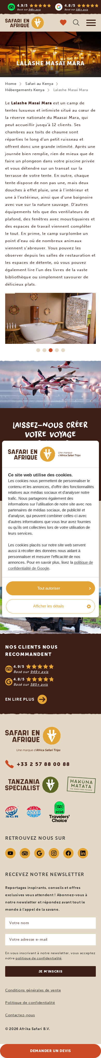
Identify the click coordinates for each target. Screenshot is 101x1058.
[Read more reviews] (53, 7)
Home (11, 84)
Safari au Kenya (39, 84)
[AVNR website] (34, 811)
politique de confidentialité (39, 958)
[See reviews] (50, 675)
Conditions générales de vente (33, 990)
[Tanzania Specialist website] (32, 785)
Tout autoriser (48, 588)
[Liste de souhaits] (63, 23)
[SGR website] (11, 811)
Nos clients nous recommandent (31, 650)
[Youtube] (10, 853)
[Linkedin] (83, 853)
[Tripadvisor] (25, 853)
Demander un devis (50, 1051)
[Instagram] (54, 853)
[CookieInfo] (44, 454)
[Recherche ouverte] (76, 23)
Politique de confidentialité (30, 1003)
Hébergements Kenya (25, 90)
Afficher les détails (48, 606)
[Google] (39, 853)
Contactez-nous (20, 1015)
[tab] (38, 350)
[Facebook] (68, 853)
